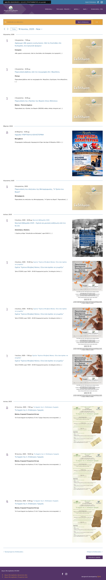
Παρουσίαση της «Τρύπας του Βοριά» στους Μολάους (36, 101)
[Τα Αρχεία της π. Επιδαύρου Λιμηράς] (87, 427)
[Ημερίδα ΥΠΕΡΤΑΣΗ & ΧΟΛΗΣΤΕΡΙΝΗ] (87, 153)
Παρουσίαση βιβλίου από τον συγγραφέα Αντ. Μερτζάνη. (37, 72)
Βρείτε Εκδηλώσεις (83, 22)
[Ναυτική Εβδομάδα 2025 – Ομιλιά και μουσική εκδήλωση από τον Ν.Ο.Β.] (87, 238)
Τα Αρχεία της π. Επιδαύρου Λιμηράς (29, 410)
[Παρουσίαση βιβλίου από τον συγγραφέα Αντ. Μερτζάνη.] (87, 80)
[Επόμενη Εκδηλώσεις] (8, 29)
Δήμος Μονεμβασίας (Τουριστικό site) (16, 577)
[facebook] (98, 2)
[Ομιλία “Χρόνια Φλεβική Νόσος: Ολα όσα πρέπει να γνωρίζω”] (87, 282)
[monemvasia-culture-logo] (10, 5)
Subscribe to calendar (94, 557)
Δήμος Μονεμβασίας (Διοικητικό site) (15, 575)
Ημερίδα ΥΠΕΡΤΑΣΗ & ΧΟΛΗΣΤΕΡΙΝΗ (29, 135)
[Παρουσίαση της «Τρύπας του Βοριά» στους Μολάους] (87, 109)
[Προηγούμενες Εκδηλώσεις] (4, 29)
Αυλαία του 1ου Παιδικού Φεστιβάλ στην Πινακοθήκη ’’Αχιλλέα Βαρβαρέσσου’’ (33, 2)
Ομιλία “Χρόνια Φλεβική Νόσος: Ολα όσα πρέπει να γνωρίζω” (39, 267)
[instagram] (102, 2)
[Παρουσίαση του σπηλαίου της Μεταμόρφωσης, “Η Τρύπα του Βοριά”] (87, 197)
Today (14, 29)
